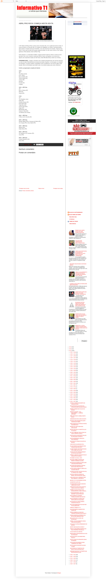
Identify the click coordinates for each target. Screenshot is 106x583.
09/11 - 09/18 (73, 375)
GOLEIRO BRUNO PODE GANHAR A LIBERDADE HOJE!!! (78, 484)
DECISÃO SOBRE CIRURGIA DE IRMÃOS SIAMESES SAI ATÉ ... (77, 460)
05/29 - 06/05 (73, 388)
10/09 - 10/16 (73, 368)
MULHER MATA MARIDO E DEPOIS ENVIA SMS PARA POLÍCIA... (77, 466)
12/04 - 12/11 (73, 354)
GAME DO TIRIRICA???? (75, 507)
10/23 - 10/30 (73, 365)
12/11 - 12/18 (73, 352)
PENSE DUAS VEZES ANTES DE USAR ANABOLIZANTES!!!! (80, 231)
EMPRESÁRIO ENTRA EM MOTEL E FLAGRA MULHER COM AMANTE (80, 293)
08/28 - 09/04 (73, 379)
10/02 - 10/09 (73, 370)
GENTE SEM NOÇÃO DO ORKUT (77, 527)
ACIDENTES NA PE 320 (75, 482)
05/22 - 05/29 (73, 390)
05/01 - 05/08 (73, 396)
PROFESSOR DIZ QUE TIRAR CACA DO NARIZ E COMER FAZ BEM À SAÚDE (80, 315)
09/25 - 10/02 (73, 372)
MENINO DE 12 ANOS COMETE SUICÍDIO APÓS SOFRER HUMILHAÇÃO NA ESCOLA (81, 327)
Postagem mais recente (24, 188)
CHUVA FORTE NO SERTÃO (76, 531)
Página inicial (41, 188)
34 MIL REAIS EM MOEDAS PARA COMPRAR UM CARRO (77, 543)
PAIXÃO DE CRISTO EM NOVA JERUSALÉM (76, 427)
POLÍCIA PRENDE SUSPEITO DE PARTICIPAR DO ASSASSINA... (77, 499)
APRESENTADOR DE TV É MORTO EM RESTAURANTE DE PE (78, 552)
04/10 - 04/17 (73, 401)
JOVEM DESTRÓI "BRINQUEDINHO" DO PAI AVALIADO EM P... (78, 452)
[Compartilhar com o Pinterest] (43, 144)
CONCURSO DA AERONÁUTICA (77, 444)
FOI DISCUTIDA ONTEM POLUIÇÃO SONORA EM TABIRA (77, 421)
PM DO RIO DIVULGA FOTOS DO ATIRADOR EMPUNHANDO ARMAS (78, 406)
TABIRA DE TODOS (73, 221)
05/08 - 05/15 (73, 394)
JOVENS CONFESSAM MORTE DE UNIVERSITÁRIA (77, 403)
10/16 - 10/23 (73, 366)
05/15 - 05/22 (73, 392)
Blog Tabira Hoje (73, 216)
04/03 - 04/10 (73, 554)
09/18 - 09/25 (73, 374)
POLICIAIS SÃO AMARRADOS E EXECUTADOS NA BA (80, 242)
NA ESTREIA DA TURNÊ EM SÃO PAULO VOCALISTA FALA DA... (77, 549)
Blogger (59, 572)
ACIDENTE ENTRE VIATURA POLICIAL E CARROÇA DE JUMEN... (78, 472)
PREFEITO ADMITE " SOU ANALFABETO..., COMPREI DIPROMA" (76, 413)
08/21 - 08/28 (73, 381)
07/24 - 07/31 (73, 386)
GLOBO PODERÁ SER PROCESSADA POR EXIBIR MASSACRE (78, 449)
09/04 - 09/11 (73, 377)
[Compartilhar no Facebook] (41, 144)
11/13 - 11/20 (73, 359)
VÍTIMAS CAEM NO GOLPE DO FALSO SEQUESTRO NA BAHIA (78, 455)
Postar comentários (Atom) (28, 190)
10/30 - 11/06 (73, 363)
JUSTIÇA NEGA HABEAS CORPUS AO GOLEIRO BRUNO (78, 469)
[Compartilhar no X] (40, 144)
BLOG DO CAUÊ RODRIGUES (75, 212)
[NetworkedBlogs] (77, 21)
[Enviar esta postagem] (34, 144)
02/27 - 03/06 (73, 562)
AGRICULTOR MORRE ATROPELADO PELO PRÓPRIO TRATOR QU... (78, 529)
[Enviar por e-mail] (37, 144)
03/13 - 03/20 (73, 558)
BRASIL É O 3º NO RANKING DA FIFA (78, 480)
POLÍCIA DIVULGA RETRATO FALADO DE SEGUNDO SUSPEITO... (78, 436)
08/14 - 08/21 (73, 383)
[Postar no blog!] (38, 144)
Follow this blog (77, 23)
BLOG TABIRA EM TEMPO (75, 214)
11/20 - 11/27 (73, 357)
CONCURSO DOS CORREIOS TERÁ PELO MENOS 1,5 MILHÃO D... (78, 478)
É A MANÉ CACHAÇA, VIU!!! (76, 457)
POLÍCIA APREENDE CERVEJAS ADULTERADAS (77, 439)
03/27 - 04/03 (73, 556)
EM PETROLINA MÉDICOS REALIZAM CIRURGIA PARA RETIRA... (78, 463)
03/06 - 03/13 (73, 560)
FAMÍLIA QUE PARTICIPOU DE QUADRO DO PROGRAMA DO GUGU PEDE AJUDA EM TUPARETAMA (81, 253)
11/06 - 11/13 (73, 361)
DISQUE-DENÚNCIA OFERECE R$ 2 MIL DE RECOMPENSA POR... (78, 516)
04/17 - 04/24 (73, 399)
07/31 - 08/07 (73, 385)
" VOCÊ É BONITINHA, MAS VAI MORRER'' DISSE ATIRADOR (77, 493)
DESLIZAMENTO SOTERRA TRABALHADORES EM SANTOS (77, 496)
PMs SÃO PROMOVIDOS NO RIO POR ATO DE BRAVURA (78, 505)
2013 (70, 347)
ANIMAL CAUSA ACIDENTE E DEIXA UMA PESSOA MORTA (78, 522)
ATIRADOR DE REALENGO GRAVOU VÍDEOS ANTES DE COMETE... (78, 487)
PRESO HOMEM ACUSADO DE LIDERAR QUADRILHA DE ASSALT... (78, 513)
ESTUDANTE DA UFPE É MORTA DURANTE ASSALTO (77, 502)
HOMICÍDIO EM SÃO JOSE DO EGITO (78, 418)
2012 (70, 348)
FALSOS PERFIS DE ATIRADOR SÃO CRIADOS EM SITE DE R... (78, 447)
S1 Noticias (71, 219)
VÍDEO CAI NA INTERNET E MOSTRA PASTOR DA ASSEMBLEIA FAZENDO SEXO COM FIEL (81, 274)
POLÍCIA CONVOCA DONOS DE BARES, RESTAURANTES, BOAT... (78, 475)
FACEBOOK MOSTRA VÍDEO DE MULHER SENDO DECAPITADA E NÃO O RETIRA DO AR (80, 304)
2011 (70, 350)
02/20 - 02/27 (73, 563)
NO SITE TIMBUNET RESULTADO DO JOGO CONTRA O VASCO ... (78, 433)
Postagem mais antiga (58, 188)
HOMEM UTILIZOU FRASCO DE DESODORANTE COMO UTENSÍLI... (78, 490)
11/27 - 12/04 (73, 355)
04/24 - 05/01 (73, 397)
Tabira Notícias (72, 223)
